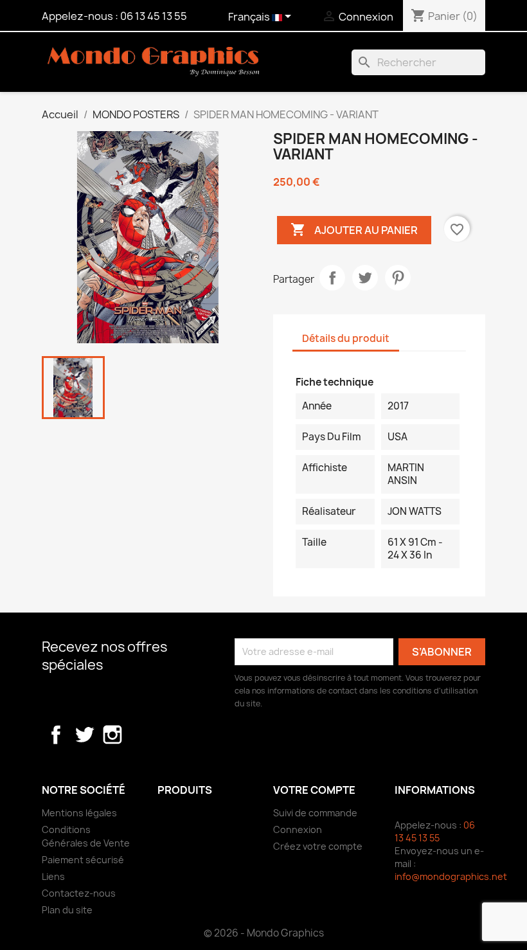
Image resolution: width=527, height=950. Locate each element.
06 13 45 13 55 (153, 16)
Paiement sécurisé (83, 860)
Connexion (297, 829)
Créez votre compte (317, 846)
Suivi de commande (315, 813)
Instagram (112, 735)
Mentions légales (79, 813)
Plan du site (67, 910)
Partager (332, 278)
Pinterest (398, 278)
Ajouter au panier (354, 229)
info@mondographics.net (451, 876)
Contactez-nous (79, 893)
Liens (53, 876)
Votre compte (314, 790)
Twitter (84, 735)
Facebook (56, 735)
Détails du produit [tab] (345, 338)
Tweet (365, 278)
